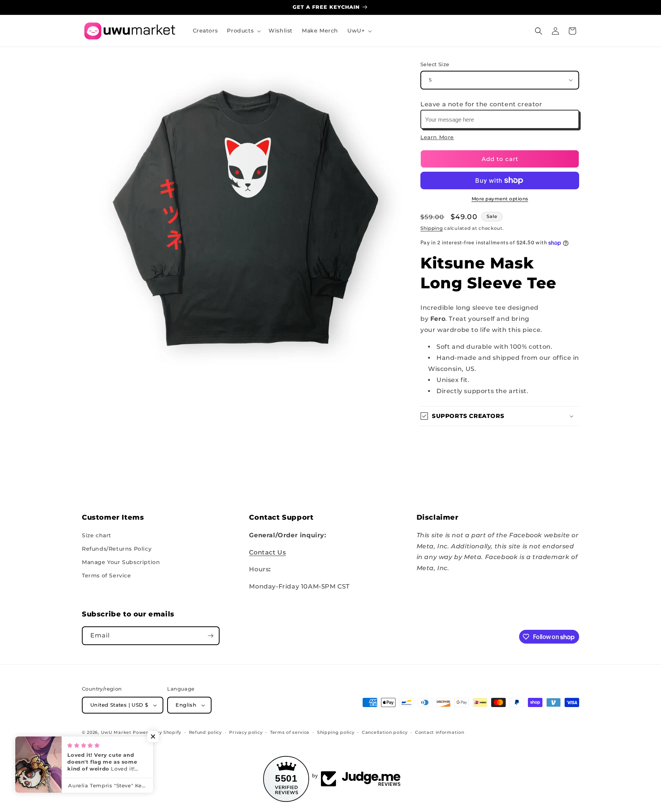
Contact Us (267, 552)
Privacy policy (245, 732)
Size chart (96, 535)
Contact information (439, 732)
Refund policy (205, 732)
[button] (243, 31)
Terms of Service (106, 575)
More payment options (500, 199)
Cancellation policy (384, 732)
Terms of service (289, 732)
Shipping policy (336, 732)
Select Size (434, 64)
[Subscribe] (210, 635)
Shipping (431, 228)
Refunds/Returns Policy (116, 548)
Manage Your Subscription (121, 562)
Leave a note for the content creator (481, 104)
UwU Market (116, 732)
